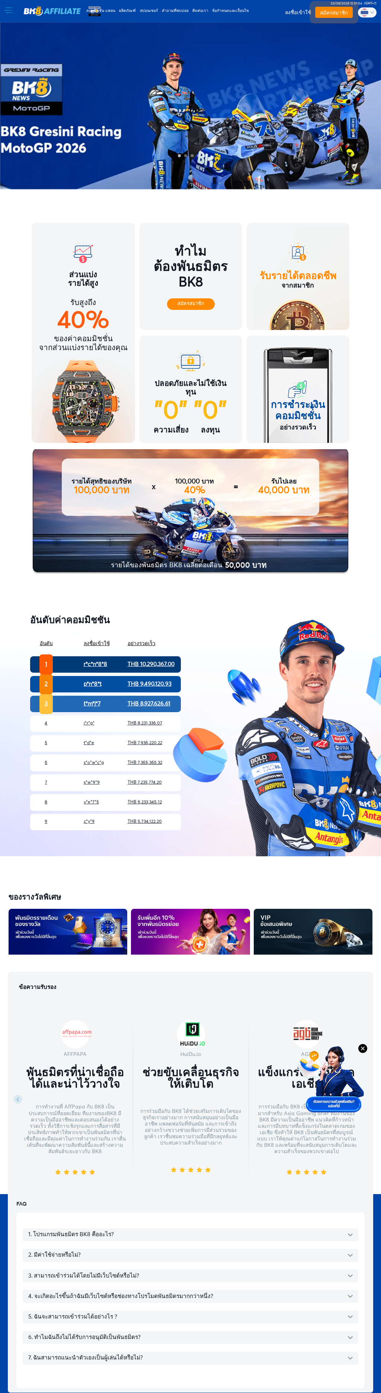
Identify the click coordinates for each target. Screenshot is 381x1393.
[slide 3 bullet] (192, 156)
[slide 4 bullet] (198, 156)
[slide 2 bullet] (186, 156)
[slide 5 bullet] (204, 156)
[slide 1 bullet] (179, 156)
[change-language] (367, 12)
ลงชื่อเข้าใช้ (298, 12)
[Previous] (17, 1099)
